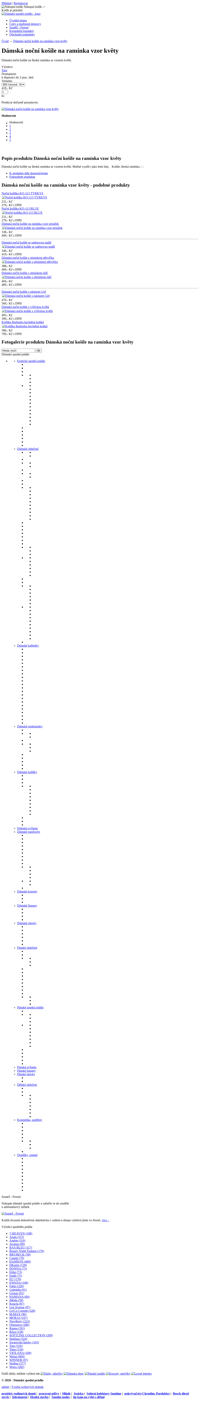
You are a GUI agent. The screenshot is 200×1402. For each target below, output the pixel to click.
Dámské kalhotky (28, 645)
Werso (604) (17, 1356)
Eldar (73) (15, 1272)
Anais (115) (16, 1237)
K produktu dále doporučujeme (28, 173)
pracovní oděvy (49, 1393)
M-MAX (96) (17, 1314)
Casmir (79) (16, 1258)
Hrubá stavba (39, 1397)
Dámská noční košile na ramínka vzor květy (40, 41)
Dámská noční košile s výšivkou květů (25, 307)
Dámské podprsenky (30, 726)
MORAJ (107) (18, 1317)
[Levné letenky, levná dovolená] (141, 1373)
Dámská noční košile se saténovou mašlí (26, 242)
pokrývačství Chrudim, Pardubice (147, 1393)
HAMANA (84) (19, 1296)
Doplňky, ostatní (27, 1155)
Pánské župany (26, 1070)
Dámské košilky (27, 772)
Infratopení (19, 1397)
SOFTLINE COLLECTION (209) (31, 1335)
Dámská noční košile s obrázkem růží (25, 273)
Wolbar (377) (17, 1363)
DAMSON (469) (20, 1261)
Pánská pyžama (26, 1067)
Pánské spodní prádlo (30, 1007)
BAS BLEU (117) (20, 1247)
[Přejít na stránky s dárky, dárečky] (52, 1373)
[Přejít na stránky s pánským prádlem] (95, 1373)
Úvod (5, 41)
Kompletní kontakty (21, 31)
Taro (4, 70)
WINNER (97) (18, 1360)
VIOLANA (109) (20, 1353)
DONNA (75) (18, 1268)
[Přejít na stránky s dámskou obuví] (73, 1373)
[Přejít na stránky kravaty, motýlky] (118, 1373)
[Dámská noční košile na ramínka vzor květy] (30, 109)
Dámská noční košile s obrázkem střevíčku (28, 257)
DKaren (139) (18, 1265)
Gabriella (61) (18, 1289)
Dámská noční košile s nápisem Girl (24, 291)
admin (5, 1387)
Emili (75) (15, 1275)
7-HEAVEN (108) (20, 1233)
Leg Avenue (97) (19, 1307)
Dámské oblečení (27, 448)
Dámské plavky (27, 923)
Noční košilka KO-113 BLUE (20, 208)
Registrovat (21, 3)
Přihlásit (7, 3)
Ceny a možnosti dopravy (25, 24)
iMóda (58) (16, 1300)
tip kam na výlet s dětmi (88, 1397)
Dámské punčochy (28, 831)
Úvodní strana (18, 20)
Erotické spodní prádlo (31, 361)
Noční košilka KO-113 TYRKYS (22, 193)
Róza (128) (16, 1331)
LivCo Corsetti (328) (22, 1310)
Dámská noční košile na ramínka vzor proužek (30, 223)
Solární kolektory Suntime (104, 1393)
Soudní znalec (61, 1397)
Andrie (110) (17, 1240)
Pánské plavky (26, 1074)
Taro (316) (15, 1346)
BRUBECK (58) (19, 1254)
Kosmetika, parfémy (29, 1120)
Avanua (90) (17, 1244)
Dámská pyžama (27, 828)
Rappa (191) (17, 1328)
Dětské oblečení (27, 1084)
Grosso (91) (16, 1293)
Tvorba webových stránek (27, 1387)
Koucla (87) (16, 1303)
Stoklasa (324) (18, 1339)
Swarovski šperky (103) (24, 1342)
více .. (105, 1220)
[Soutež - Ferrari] (13, 1213)
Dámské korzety (27, 891)
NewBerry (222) (19, 1321)
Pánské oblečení (27, 947)
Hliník (66, 1393)
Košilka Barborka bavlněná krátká (23, 322)
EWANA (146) (18, 1282)
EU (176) (15, 1279)
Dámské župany (27, 905)
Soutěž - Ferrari (19, 27)
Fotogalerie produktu (22, 176)
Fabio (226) (16, 1286)
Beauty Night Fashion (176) (26, 1251)
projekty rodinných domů (19, 1393)
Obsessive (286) (19, 1324)
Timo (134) (16, 1349)
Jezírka (78, 1393)
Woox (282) (16, 1367)
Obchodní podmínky (22, 34)
